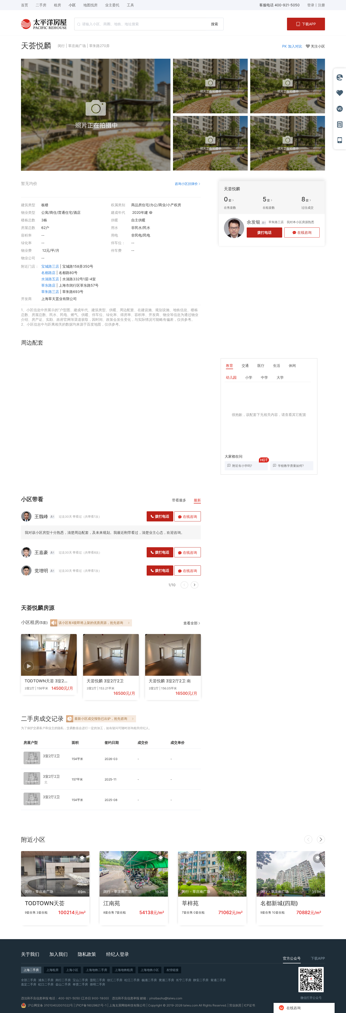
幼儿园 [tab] (231, 377)
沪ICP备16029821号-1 (91, 1005)
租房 (57, 5)
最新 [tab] (197, 500)
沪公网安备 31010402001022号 (50, 1005)
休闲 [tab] (292, 365)
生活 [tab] (276, 365)
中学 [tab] (264, 377)
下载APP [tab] (318, 958)
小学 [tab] (248, 377)
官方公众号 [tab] (292, 958)
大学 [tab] (280, 377)
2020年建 (140, 212)
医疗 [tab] (260, 365)
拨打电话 (264, 232)
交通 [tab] (245, 365)
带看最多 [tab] (179, 500)
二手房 (41, 5)
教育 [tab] (229, 365)
